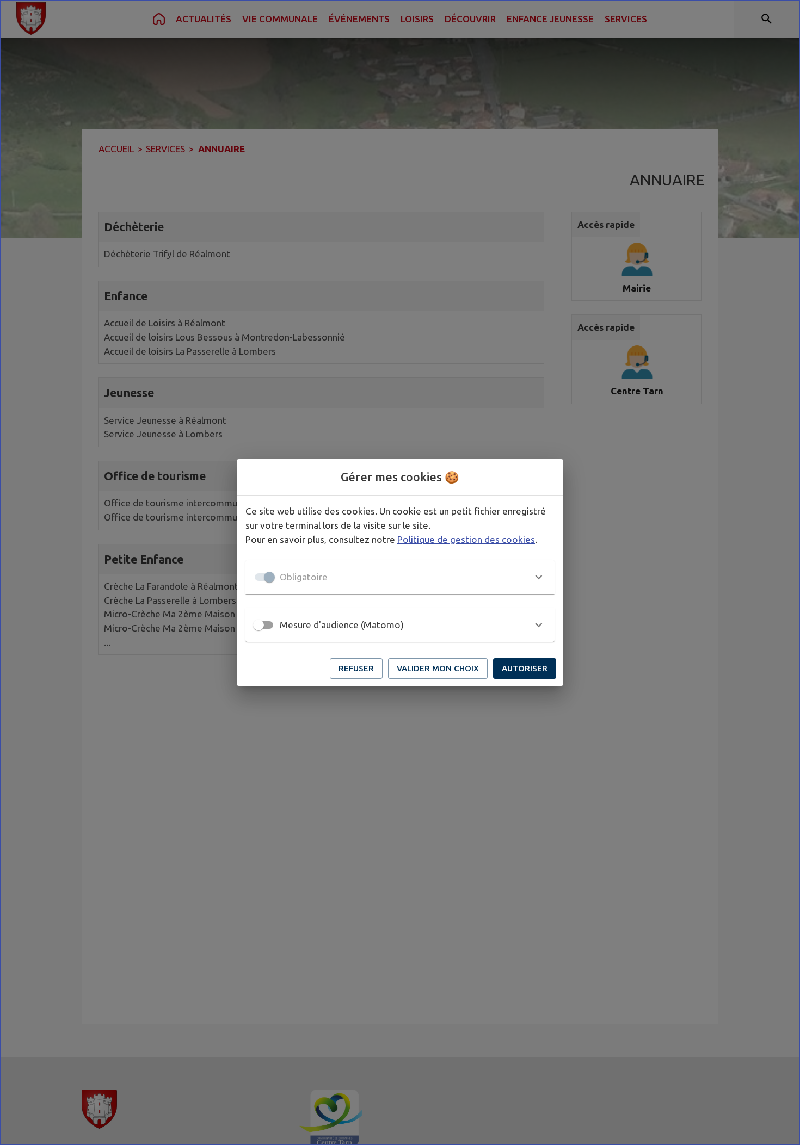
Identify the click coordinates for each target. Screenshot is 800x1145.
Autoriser (524, 668)
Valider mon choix (438, 668)
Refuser (356, 668)
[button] (400, 577)
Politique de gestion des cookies (466, 539)
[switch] (258, 625)
